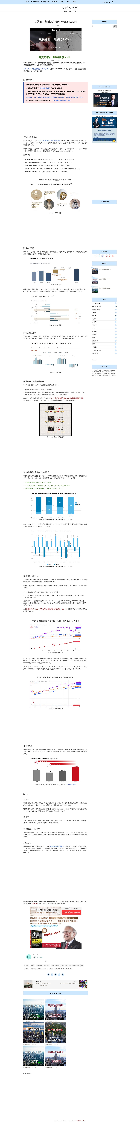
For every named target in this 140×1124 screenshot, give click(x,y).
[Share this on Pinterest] (55, 974)
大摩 (93, 338)
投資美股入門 (96, 350)
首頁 (27, 1)
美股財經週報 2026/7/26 (105, 269)
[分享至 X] (52, 974)
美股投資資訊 (96, 309)
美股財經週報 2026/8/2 (105, 279)
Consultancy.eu (71, 784)
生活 (68, 1)
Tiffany (68, 969)
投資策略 (95, 347)
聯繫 (74, 1)
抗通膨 (26, 965)
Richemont (60, 969)
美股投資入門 (45, 1)
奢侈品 (32, 965)
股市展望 (95, 353)
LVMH (39, 969)
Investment (56, 965)
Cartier (39, 965)
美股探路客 (70, 8)
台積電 (94, 319)
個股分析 (54, 1)
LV (82, 965)
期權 (62, 1)
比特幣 (94, 316)
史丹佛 (94, 322)
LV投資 (26, 969)
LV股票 (33, 969)
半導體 (94, 334)
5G (93, 328)
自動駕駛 (95, 341)
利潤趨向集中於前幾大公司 (62, 100)
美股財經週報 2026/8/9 (105, 288)
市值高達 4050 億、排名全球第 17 (49, 141)
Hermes (46, 965)
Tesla (94, 313)
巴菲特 (94, 331)
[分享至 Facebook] (48, 974)
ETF (93, 344)
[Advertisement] (55, 117)
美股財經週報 (35, 1)
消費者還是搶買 (45, 88)
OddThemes (81, 1120)
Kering (64, 965)
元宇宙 (94, 325)
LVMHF (45, 969)
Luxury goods (74, 965)
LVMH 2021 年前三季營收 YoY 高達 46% (36, 69)
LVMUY (52, 969)
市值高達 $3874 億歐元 (56, 846)
